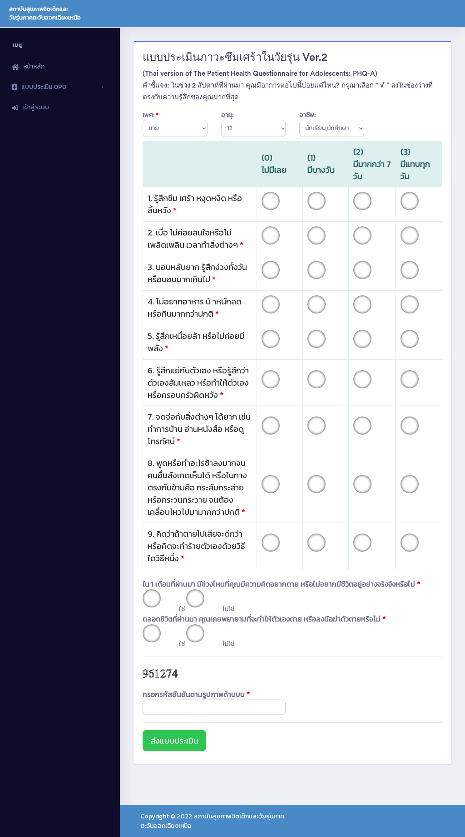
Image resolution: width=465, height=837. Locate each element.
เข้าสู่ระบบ (35, 107)
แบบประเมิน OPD (43, 87)
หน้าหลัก (34, 66)
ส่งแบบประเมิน (174, 740)
